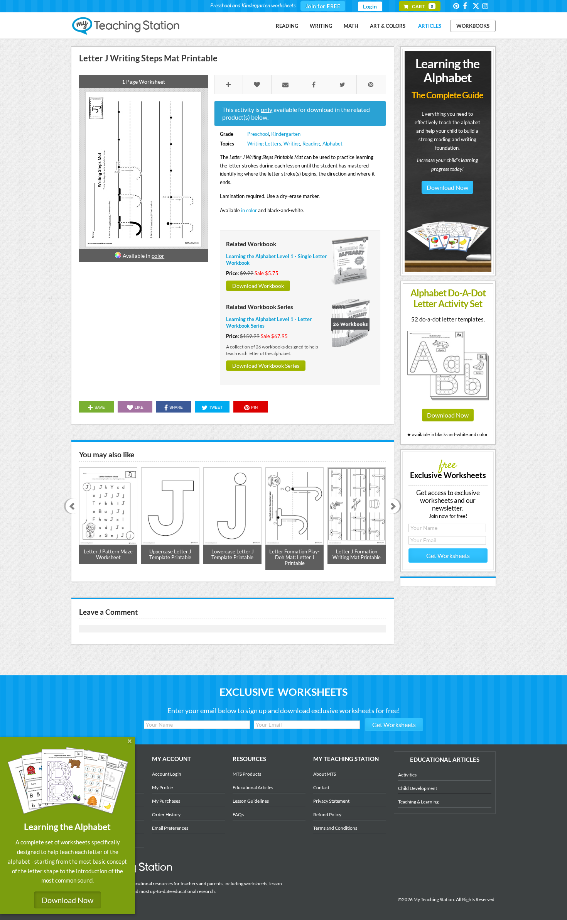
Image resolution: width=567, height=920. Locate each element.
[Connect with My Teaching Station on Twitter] (476, 5)
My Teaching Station (126, 26)
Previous (70, 507)
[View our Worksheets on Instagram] (486, 6)
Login (370, 6)
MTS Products (247, 774)
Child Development (417, 788)
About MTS (324, 774)
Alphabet (332, 143)
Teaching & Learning (418, 802)
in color (249, 210)
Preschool (258, 134)
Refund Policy (327, 814)
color (158, 255)
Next (395, 507)
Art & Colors (387, 26)
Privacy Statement (331, 801)
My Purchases (166, 801)
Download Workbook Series (265, 365)
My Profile (162, 787)
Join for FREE (323, 6)
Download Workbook (258, 285)
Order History (166, 814)
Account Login (166, 774)
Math (351, 26)
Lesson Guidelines (251, 801)
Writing (321, 26)
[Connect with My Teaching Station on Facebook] (467, 6)
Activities (407, 775)
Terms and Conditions (335, 828)
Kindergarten (285, 134)
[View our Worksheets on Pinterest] (457, 6)
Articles (429, 26)
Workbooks (472, 26)
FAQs (238, 814)
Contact (321, 787)
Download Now (447, 187)
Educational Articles (253, 787)
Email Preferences (170, 828)
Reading (287, 26)
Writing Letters (264, 143)
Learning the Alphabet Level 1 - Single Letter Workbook (276, 259)
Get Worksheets (448, 555)
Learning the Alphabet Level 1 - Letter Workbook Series (269, 322)
